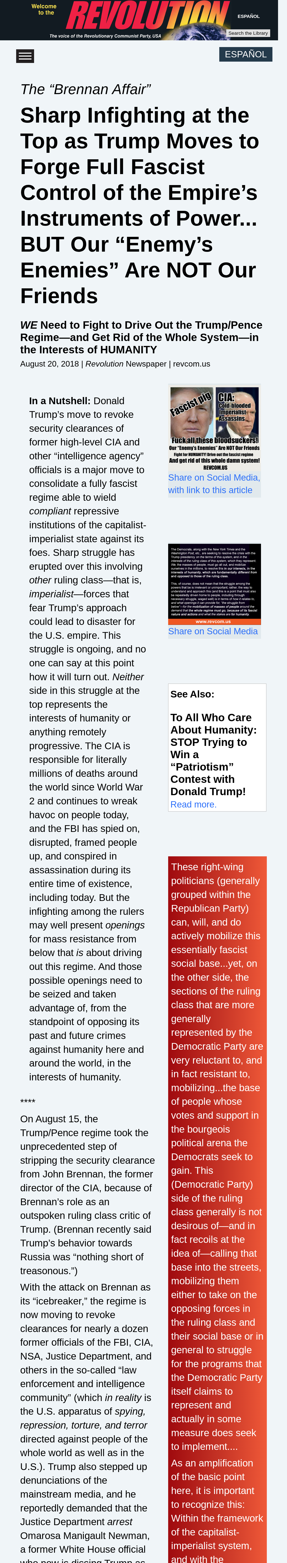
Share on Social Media (213, 631)
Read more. (193, 804)
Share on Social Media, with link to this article (214, 484)
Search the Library (248, 33)
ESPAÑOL (249, 16)
